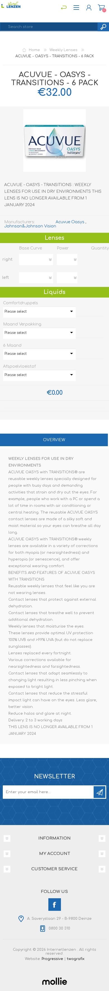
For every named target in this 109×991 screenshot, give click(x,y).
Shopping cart (101, 7)
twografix (75, 959)
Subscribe (99, 792)
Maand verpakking (22, 324)
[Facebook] (54, 904)
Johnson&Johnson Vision (30, 226)
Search (103, 27)
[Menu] (63, 7)
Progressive (52, 959)
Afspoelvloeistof (19, 366)
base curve (30, 248)
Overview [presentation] (54, 440)
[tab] (54, 440)
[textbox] (49, 27)
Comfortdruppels (20, 303)
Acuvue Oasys (70, 222)
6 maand (12, 345)
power (63, 248)
